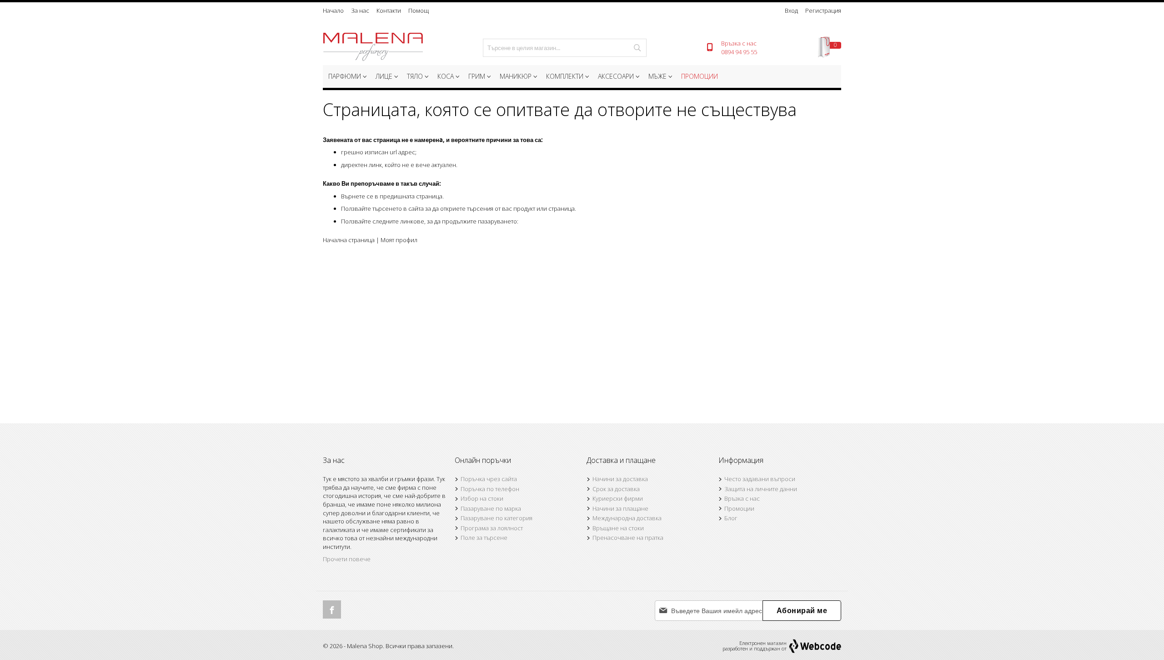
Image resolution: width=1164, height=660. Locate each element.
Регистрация (823, 10)
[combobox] (565, 48)
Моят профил (399, 240)
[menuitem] (346, 76)
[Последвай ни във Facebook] (332, 609)
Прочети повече (347, 559)
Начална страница (349, 240)
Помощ (418, 10)
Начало (333, 10)
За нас (360, 10)
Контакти (388, 10)
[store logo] (373, 48)
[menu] (582, 77)
